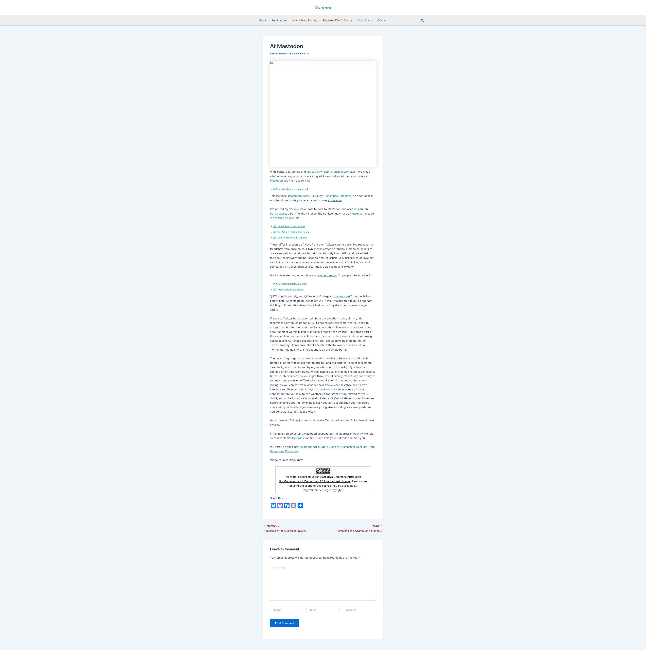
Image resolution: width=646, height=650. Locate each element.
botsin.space (278, 213)
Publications (279, 20)
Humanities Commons (337, 196)
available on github (285, 218)
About (262, 20)
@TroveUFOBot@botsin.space (290, 237)
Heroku (356, 213)
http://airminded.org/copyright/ (323, 490)
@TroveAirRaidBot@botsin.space (291, 232)
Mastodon (276, 180)
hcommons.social (299, 196)
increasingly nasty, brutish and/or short (331, 171)
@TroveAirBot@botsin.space (289, 226)
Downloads (365, 20)
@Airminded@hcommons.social (290, 189)
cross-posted (341, 296)
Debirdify (298, 438)
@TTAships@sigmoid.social (288, 289)
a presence (335, 200)
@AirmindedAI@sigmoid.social (290, 283)
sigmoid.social (327, 275)
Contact (382, 20)
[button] (422, 20)
